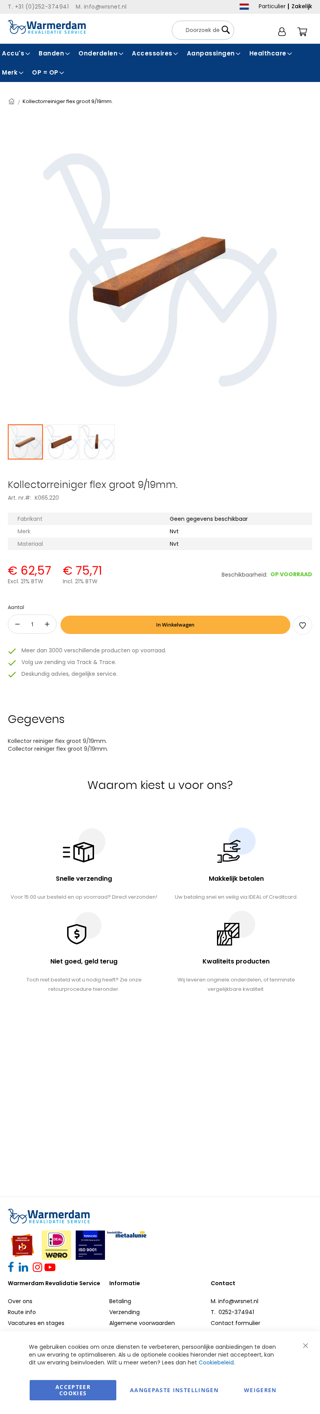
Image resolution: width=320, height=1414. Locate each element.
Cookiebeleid (216, 1362)
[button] (62, 442)
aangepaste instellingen (174, 1390)
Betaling (120, 1301)
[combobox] (203, 30)
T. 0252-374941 (232, 1312)
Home (12, 101)
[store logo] (47, 27)
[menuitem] (16, 53)
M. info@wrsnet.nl (234, 1301)
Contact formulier (235, 1323)
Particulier (272, 6)
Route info (22, 1312)
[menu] (160, 63)
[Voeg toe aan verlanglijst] (302, 625)
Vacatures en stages (36, 1323)
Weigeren (260, 1390)
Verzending (124, 1312)
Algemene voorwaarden (142, 1323)
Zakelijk (302, 6)
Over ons (20, 1301)
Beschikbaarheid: (244, 575)
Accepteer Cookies (73, 1390)
